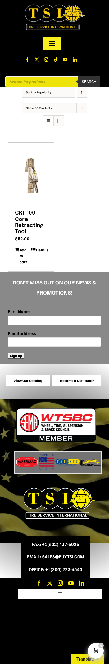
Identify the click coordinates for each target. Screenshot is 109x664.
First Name (19, 311)
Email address (22, 333)
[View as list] (59, 121)
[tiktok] (56, 59)
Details (41, 249)
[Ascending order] (82, 92)
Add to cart (23, 255)
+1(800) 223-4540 (63, 569)
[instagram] (46, 59)
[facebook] (27, 59)
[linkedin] (75, 59)
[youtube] (65, 59)
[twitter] (37, 59)
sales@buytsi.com (63, 556)
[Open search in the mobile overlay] (52, 81)
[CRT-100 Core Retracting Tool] (31, 174)
